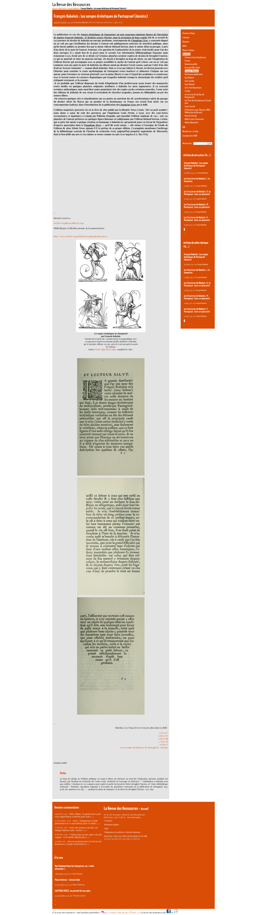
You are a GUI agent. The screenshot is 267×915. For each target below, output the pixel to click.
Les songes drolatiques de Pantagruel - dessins (145, 747)
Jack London (189, 81)
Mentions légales (111, 824)
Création (185, 37)
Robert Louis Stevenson (194, 119)
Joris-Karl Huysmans (193, 87)
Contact (112, 912)
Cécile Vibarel (76, 874)
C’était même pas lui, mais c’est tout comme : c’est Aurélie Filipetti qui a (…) (78, 836)
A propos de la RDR (189, 135)
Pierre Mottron (79, 884)
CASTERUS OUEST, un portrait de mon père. (73, 890)
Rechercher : (188, 143)
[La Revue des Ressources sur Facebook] (168, 912)
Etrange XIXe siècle (192, 67)
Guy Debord (189, 77)
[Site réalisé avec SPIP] (104, 912)
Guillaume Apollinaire (194, 74)
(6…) (208, 155)
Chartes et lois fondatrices (195, 57)
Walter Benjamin (191, 122)
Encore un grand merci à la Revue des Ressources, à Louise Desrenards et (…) (78, 842)
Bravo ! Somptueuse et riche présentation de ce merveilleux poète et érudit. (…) (77, 822)
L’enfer (187, 91)
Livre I (164, 744)
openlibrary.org (75, 223)
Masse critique (188, 50)
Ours (106, 828)
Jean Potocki (190, 84)
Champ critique (188, 33)
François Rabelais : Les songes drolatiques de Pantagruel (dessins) (196, 166)
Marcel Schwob (191, 115)
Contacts (108, 820)
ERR (183, 127)
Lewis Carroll (190, 106)
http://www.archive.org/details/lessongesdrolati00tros (80, 236)
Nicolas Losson (79, 895)
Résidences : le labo (190, 131)
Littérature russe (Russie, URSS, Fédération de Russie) (198, 111)
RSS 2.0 (135, 912)
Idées (184, 46)
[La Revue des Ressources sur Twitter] (176, 912)
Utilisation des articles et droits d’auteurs (122, 832)
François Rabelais (73, 8)
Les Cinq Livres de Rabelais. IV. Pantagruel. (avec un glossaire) (197, 205)
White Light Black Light (105, 349)
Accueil (54, 8)
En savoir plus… (134, 817)
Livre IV (164, 735)
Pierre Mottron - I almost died (67, 879)
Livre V (164, 732)
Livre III (164, 738)
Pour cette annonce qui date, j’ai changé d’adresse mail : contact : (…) (76, 829)
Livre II (164, 741)
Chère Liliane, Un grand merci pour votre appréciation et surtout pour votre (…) (78, 815)
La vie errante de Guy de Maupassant (194, 95)
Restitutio (62, 8)
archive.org (59, 223)
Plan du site (123, 912)
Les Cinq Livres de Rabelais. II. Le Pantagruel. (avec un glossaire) (197, 193)
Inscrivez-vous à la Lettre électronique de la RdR (125, 836)
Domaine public (191, 64)
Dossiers (185, 41)
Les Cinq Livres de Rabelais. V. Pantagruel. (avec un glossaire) (197, 218)
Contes (187, 60)
